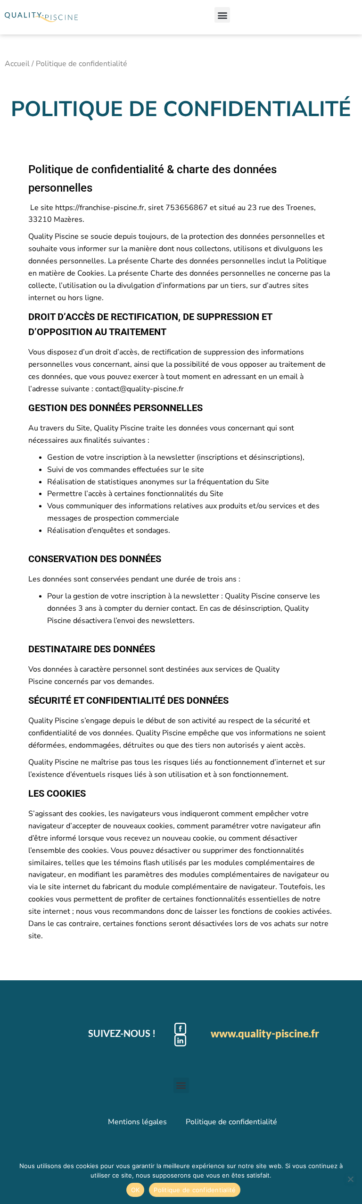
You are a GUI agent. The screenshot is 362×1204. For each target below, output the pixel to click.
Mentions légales (137, 1122)
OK (135, 1190)
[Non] (350, 1179)
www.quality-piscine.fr (265, 1033)
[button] (222, 15)
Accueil (17, 64)
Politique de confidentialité (231, 1122)
